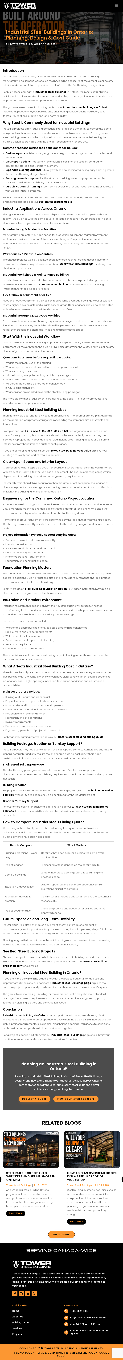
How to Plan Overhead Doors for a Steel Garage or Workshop (92, 1176)
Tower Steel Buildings (24, 44)
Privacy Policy (24, 1352)
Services (17, 1328)
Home (15, 1310)
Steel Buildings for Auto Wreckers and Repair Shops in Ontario (30, 1176)
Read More (15, 1213)
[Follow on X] (34, 1293)
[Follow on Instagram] (21, 1293)
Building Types (20, 1322)
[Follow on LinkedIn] (27, 1293)
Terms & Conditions (49, 1352)
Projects (17, 1334)
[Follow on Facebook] (14, 1293)
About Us (17, 1316)
